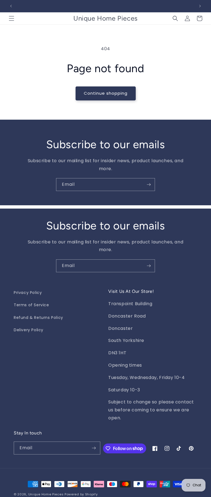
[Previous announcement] (11, 6)
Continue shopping (105, 93)
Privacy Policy (28, 292)
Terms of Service (31, 305)
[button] (11, 18)
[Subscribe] (149, 184)
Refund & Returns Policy (38, 317)
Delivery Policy (28, 330)
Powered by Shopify (81, 494)
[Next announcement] (200, 6)
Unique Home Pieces (46, 494)
